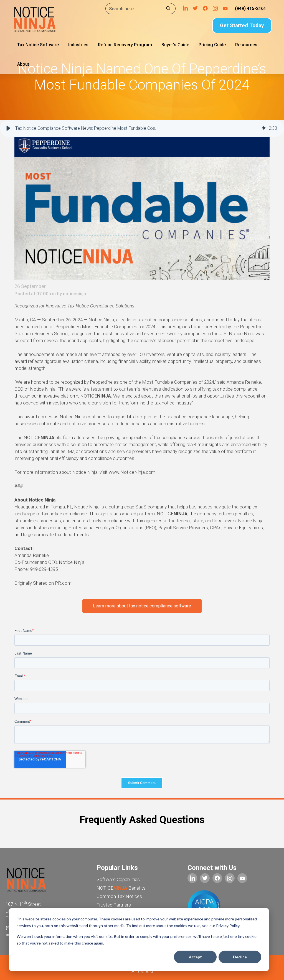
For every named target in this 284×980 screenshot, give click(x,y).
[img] (264, 128)
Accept (195, 956)
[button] (8, 128)
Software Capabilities (118, 879)
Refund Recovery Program (125, 44)
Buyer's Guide (175, 44)
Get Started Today (242, 25)
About (23, 64)
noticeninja (74, 293)
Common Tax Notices (119, 896)
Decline (240, 956)
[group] (142, 128)
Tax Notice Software (38, 44)
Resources (246, 44)
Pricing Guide (212, 44)
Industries (78, 44)
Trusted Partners (114, 905)
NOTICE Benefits (121, 888)
